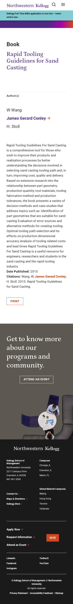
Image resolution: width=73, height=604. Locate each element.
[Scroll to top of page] (66, 584)
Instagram (12, 568)
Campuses (44, 460)
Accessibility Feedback (41, 593)
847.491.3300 (14, 479)
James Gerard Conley (26, 118)
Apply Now (13, 529)
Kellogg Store (13, 504)
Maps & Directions (16, 499)
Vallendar (44, 508)
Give (53, 537)
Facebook (11, 563)
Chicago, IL (45, 465)
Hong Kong (45, 498)
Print (14, 301)
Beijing (42, 493)
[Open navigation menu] (63, 4)
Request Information (19, 537)
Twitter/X (44, 558)
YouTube (43, 563)
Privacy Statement (19, 593)
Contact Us (12, 494)
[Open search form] (55, 4)
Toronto (43, 503)
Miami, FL (44, 475)
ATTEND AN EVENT (37, 379)
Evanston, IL (45, 470)
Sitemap (59, 593)
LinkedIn (11, 558)
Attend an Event (16, 545)
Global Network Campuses (52, 489)
